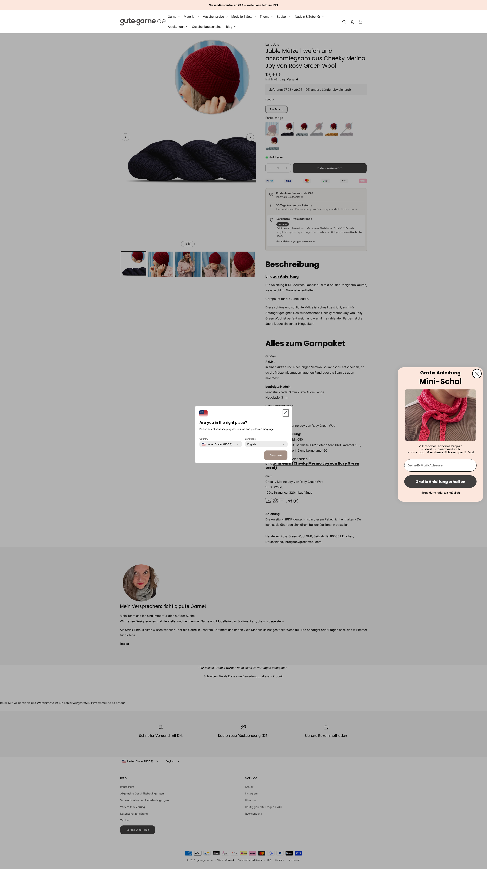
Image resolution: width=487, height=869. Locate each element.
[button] (361, 21)
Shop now (276, 455)
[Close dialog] (477, 373)
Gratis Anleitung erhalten (440, 481)
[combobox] (217, 444)
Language (250, 438)
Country (203, 438)
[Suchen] (344, 21)
